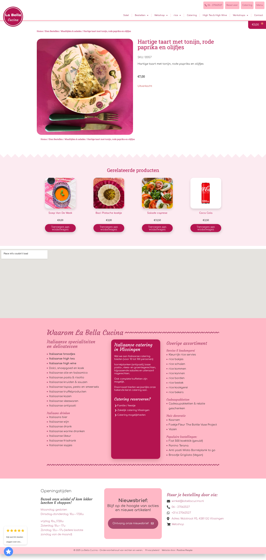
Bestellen (140, 15)
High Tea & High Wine (215, 15)
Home (40, 31)
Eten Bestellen (52, 31)
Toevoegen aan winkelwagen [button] (60, 228)
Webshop (159, 15)
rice (176, 15)
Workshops (239, 15)
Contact (258, 15)
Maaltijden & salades (71, 31)
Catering (192, 15)
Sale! (126, 15)
